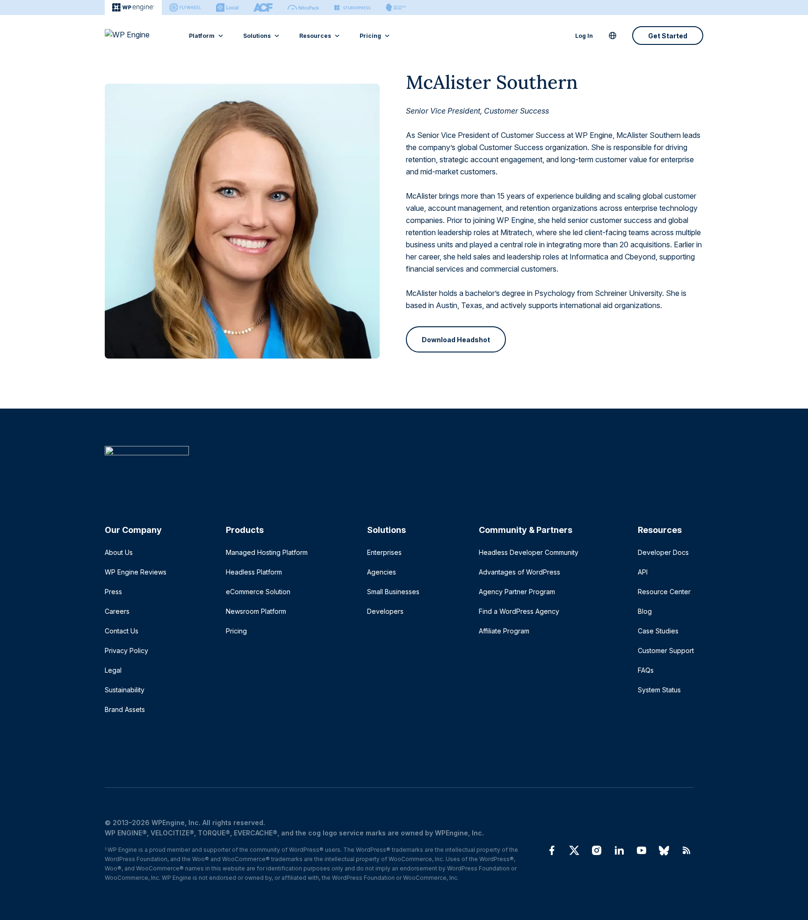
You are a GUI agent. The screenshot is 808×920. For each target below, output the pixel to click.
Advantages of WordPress (519, 572)
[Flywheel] (185, 7)
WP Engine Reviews (135, 572)
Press (113, 592)
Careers (117, 611)
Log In (584, 35)
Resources (315, 35)
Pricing (370, 35)
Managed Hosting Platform (267, 552)
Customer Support (666, 650)
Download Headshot (456, 340)
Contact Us (121, 631)
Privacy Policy (126, 650)
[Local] (227, 7)
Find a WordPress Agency (519, 611)
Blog (645, 611)
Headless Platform (254, 572)
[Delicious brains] (396, 7)
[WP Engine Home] (140, 35)
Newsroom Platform (256, 611)
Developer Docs (663, 552)
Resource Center (664, 592)
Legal (113, 670)
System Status (659, 690)
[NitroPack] (303, 7)
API (643, 572)
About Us (119, 552)
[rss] (686, 850)
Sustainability (124, 690)
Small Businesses (393, 592)
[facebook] (551, 850)
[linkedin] (619, 850)
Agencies (381, 572)
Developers (385, 611)
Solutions (257, 35)
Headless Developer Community (528, 552)
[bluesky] (663, 850)
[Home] (399, 469)
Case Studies (658, 631)
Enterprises (384, 552)
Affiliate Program (504, 631)
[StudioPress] (352, 7)
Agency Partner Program (517, 592)
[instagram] (596, 850)
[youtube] (641, 850)
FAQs (646, 670)
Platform (202, 35)
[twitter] (574, 850)
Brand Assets (125, 709)
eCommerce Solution (258, 592)
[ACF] (263, 7)
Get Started (667, 36)
